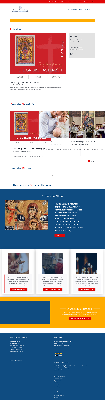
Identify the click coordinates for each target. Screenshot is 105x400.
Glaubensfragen (25, 84)
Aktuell (20, 84)
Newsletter (57, 383)
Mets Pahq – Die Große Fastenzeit (24, 82)
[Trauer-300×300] (86, 253)
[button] (93, 9)
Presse (55, 389)
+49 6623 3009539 (19, 345)
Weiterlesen (14, 160)
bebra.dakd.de (79, 49)
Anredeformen (58, 393)
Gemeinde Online (58, 379)
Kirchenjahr (59, 144)
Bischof (80, 144)
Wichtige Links (57, 391)
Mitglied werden (58, 381)
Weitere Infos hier (59, 370)
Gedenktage (57, 387)
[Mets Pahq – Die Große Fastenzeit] (38, 56)
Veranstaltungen (58, 385)
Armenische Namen (59, 395)
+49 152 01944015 (18, 347)
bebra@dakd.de (78, 47)
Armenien (56, 397)
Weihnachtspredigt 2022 (82, 141)
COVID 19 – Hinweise (59, 376)
